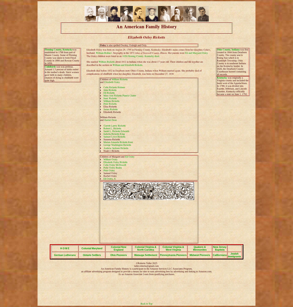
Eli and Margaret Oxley (196, 52)
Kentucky (222, 77)
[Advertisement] (148, 221)
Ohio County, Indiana (228, 49)
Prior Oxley (109, 170)
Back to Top (146, 303)
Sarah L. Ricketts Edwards (116, 131)
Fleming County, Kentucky (59, 49)
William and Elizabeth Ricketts (127, 64)
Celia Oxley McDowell (114, 165)
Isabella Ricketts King (114, 134)
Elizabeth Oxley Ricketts (115, 162)
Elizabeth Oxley (112, 82)
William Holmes (104, 52)
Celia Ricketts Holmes (114, 87)
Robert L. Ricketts (112, 128)
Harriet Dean (110, 120)
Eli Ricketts (109, 93)
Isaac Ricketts (110, 98)
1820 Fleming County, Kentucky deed (140, 56)
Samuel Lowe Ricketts (114, 136)
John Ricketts (109, 90)
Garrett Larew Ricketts (115, 125)
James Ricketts (110, 109)
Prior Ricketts (110, 104)
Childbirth (50, 66)
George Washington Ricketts (117, 145)
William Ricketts (107, 61)
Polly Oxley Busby (112, 167)
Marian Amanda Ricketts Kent (118, 142)
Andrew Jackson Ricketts (116, 148)
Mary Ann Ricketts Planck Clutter (119, 95)
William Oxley (110, 159)
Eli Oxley (129, 156)
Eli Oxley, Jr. (109, 178)
